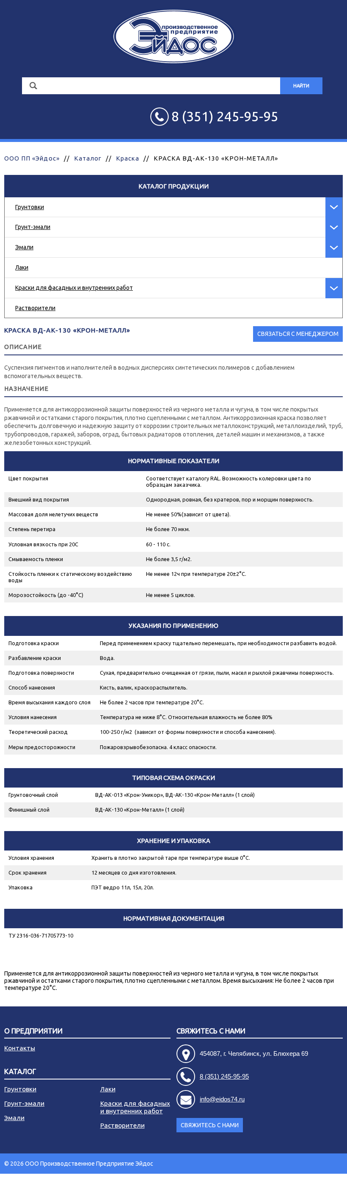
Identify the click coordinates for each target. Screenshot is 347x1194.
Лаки (21, 267)
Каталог (88, 158)
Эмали (24, 247)
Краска (127, 158)
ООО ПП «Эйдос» (32, 158)
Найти (301, 85)
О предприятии (33, 1031)
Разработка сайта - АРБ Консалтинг (294, 1183)
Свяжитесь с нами (210, 1125)
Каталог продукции (173, 186)
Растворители (35, 308)
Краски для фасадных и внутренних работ (74, 287)
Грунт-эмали (32, 227)
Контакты (19, 1048)
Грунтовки (29, 207)
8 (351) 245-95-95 (224, 1076)
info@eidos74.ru (222, 1099)
